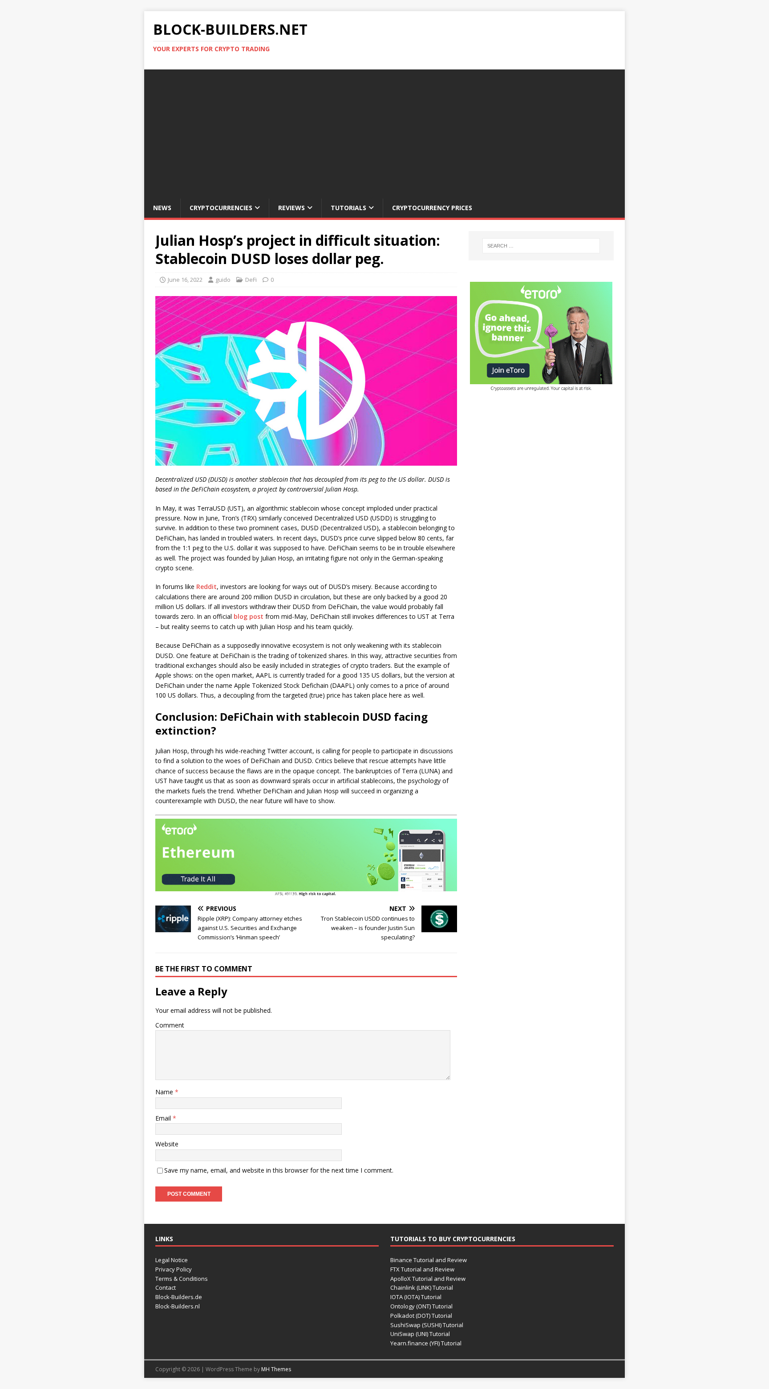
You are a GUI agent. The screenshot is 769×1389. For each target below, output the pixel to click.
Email (164, 1118)
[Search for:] (541, 245)
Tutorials (348, 207)
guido (223, 280)
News (162, 207)
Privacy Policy (173, 1269)
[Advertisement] (384, 131)
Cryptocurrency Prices (432, 207)
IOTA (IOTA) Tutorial (415, 1297)
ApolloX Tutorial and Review (427, 1279)
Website (166, 1144)
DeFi (251, 280)
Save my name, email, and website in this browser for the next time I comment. (278, 1170)
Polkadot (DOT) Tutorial (421, 1316)
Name (165, 1092)
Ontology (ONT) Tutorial (421, 1306)
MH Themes (276, 1369)
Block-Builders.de (178, 1297)
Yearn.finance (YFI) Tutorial (425, 1343)
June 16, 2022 (185, 280)
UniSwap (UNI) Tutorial (420, 1334)
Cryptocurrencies (221, 207)
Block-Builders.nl (177, 1306)
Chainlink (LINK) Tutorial (421, 1287)
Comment (169, 1025)
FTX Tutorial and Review (422, 1269)
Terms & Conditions (181, 1279)
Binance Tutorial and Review (428, 1260)
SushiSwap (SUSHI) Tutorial (426, 1325)
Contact (165, 1287)
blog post (248, 616)
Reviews (291, 207)
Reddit (206, 586)
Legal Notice (171, 1260)
